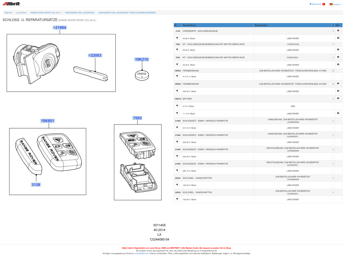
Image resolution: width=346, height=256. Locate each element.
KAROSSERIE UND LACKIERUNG (79, 12)
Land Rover (21, 12)
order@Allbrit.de (141, 253)
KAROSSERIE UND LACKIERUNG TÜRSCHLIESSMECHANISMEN (127, 12)
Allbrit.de (8, 12)
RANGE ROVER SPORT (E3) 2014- (46, 12)
